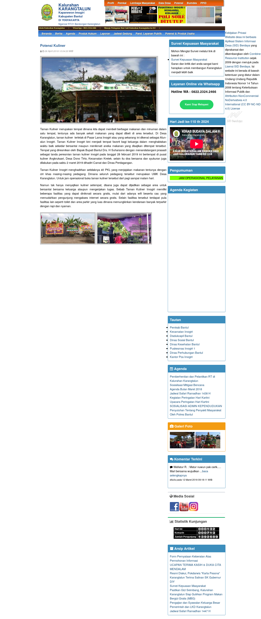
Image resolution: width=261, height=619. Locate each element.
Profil (111, 3)
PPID (203, 3)
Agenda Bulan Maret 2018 (186, 389)
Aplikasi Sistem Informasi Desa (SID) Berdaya (240, 43)
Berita (58, 33)
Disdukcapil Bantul (181, 336)
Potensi (178, 3)
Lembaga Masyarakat (142, 3)
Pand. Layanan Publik (149, 33)
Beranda (47, 33)
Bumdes (192, 3)
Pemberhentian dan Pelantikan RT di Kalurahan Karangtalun (192, 378)
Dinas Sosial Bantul (182, 340)
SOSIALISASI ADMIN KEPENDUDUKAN (196, 406)
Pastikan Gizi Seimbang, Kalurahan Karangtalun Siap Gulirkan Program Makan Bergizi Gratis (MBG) (196, 594)
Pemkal (122, 3)
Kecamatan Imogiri (181, 331)
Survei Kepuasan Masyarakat (189, 59)
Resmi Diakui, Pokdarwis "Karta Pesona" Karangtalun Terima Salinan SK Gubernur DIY (195, 577)
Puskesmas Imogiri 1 (182, 348)
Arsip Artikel (184, 548)
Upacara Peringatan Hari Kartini (189, 402)
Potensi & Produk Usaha (180, 33)
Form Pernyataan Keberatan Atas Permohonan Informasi (190, 558)
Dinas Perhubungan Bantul (186, 352)
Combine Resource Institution (243, 56)
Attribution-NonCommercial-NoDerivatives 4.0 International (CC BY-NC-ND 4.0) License (243, 102)
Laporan (105, 33)
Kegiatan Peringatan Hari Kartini (189, 397)
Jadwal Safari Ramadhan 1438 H (190, 393)
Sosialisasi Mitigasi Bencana (187, 385)
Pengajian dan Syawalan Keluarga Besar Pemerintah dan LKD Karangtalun (195, 604)
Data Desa (165, 3)
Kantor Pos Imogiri (181, 357)
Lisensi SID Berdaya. (238, 66)
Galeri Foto (183, 426)
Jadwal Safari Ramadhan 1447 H (190, 611)
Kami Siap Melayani (196, 104)
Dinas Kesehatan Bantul (184, 344)
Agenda (70, 33)
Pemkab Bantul (179, 327)
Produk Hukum (88, 33)
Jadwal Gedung (123, 33)
